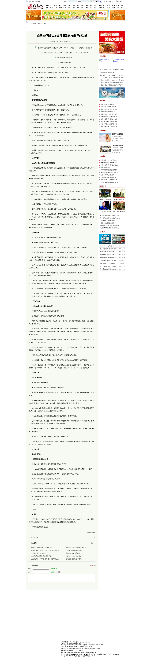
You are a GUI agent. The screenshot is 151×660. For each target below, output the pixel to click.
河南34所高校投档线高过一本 (109, 121)
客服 (39, 1)
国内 (50, 28)
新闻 (47, 5)
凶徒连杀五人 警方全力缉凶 (107, 220)
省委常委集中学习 (114, 75)
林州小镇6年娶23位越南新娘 (108, 106)
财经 (47, 8)
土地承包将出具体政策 (38, 553)
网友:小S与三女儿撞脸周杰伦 (109, 126)
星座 (95, 5)
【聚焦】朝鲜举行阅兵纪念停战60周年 (110, 82)
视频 (65, 28)
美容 (91, 5)
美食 (69, 8)
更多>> (93, 543)
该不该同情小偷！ (106, 167)
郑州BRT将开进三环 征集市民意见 (109, 228)
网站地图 (34, 1)
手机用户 (119, 1)
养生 (95, 8)
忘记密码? (53, 572)
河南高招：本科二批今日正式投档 (109, 225)
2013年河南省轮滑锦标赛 (107, 246)
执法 (108, 8)
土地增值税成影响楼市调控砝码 (41, 556)
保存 (30, 537)
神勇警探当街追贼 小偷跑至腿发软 (109, 215)
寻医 (91, 8)
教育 (100, 5)
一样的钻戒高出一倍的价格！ (109, 162)
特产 (122, 8)
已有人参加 (93, 565)
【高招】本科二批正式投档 (107, 77)
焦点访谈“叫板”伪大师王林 (108, 111)
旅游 (60, 8)
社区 (113, 5)
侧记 (120, 75)
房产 (74, 8)
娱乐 (60, 5)
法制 (100, 8)
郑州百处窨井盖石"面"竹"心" (109, 170)
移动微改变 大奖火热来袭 (107, 254)
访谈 (79, 28)
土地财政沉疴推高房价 (73, 553)
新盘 (78, 8)
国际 (55, 28)
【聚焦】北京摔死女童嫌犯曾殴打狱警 (110, 85)
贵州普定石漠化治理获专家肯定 (76, 547)
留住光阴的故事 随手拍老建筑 (108, 266)
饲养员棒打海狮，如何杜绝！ (109, 160)
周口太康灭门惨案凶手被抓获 (109, 109)
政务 (51, 5)
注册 (105, 1)
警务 (104, 8)
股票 (51, 8)
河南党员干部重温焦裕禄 (107, 72)
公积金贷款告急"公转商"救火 (109, 116)
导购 (82, 5)
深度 (74, 28)
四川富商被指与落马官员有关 (109, 114)
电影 (64, 5)
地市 (104, 5)
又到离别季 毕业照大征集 (107, 252)
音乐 (69, 5)
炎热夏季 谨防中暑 (119, 199)
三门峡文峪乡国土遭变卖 (74, 550)
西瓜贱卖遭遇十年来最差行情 (109, 180)
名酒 (117, 8)
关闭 (36, 537)
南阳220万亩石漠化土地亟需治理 (41, 547)
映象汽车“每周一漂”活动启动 (108, 249)
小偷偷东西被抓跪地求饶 (108, 175)
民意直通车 (96, 28)
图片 (60, 28)
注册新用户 (54, 568)
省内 (45, 28)
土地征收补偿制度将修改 (74, 559)
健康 (87, 8)
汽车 (74, 5)
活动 (64, 8)
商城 (113, 8)
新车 (78, 5)
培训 (108, 5)
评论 (84, 28)
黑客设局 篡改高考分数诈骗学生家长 (110, 218)
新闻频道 (33, 23)
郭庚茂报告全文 (104, 75)
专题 (89, 28)
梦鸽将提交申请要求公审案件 (109, 119)
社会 (70, 28)
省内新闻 (39, 23)
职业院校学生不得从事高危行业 (109, 182)
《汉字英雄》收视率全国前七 (109, 177)
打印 (33, 537)
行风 (55, 5)
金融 (55, 8)
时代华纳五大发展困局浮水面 (109, 124)
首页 (30, 1)
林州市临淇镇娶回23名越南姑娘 (109, 165)
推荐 (40, 28)
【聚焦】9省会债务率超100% (108, 80)
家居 (82, 8)
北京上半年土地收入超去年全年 (76, 556)
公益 (122, 5)
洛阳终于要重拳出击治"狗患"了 (109, 172)
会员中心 (110, 1)
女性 (87, 5)
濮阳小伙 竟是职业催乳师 (107, 223)
